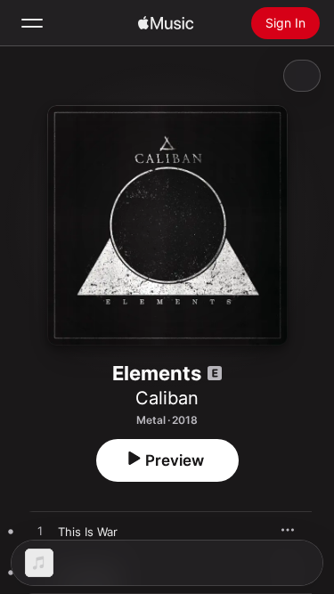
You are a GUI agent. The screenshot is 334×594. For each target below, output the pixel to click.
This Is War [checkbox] (88, 532)
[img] (165, 23)
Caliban (167, 398)
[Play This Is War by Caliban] (40, 532)
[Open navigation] (32, 23)
